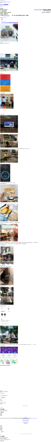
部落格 (2, 19)
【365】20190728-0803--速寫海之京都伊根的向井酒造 (9, 22)
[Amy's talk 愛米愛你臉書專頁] (38, 9)
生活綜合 (5, 17)
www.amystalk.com (7, 15)
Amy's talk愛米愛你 (4, 4)
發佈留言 (1, 403)
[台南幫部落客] (25, 423)
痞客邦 (4, 395)
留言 (5, 395)
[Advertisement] (40, 14)
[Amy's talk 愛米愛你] (25, 416)
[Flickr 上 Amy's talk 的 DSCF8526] (25, 417)
